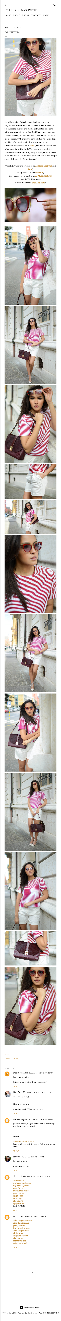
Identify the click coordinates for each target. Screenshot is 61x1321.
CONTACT (35, 15)
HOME (8, 15)
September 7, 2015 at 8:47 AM (39, 1092)
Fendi (32, 145)
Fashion (15, 1059)
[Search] (54, 4)
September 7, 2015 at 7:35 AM (41, 1073)
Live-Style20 (19, 1092)
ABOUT (16, 15)
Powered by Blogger (32, 1307)
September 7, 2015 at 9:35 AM (41, 1119)
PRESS (25, 15)
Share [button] (7, 1055)
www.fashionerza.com (23, 1141)
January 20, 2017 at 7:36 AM (38, 1176)
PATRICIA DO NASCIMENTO (21, 10)
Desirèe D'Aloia (20, 1073)
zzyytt (16, 1216)
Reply (16, 1086)
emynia (16, 1156)
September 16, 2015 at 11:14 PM (34, 1157)
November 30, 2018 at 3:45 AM (33, 1216)
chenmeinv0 (19, 1176)
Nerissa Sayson (20, 1119)
